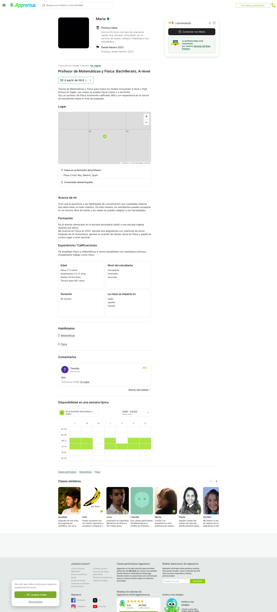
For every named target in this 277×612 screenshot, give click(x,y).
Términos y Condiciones (103, 577)
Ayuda (73, 577)
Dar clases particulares (252, 5)
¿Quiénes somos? (100, 568)
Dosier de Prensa (78, 580)
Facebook (81, 600)
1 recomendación (183, 23)
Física (64, 344)
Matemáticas (68, 335)
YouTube (102, 606)
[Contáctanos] (273, 5)
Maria (101, 19)
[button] (214, 23)
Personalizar (35, 601)
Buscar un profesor (79, 574)
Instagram (81, 606)
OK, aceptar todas (36, 594)
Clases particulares (67, 472)
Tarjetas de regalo (100, 580)
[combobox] (76, 5)
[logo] (24, 5)
